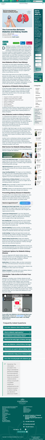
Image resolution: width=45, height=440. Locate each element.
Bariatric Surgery (38, 89)
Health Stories (26, 412)
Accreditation (38, 101)
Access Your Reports (28, 1)
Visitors (24, 407)
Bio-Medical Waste (6, 420)
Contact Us (4, 419)
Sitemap (4, 418)
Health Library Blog (27, 409)
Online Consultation (6, 421)
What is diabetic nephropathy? (13, 332)
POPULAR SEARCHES (21, 431)
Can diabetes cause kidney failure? (15, 336)
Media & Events (26, 408)
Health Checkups (38, 92)
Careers (3, 416)
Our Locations (5, 413)
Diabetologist (20, 316)
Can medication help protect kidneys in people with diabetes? (17, 354)
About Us (4, 408)
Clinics (3, 412)
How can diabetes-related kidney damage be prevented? (17, 344)
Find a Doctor (5, 409)
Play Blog (6, 41)
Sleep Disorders (38, 104)
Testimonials (5, 417)
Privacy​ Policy (36, 438)
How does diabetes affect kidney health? (17, 327)
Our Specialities (5, 410)
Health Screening (26, 410)
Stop (5, 44)
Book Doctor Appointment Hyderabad (10, 406)
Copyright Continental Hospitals (9, 436)
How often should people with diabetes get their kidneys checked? (17, 358)
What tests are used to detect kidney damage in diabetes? (17, 349)
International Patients (27, 406)
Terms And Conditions (35, 436)
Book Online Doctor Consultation (9, 407)
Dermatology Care (38, 98)
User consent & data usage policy (36, 439)
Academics (4, 415)
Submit (38, 69)
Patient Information (6, 414)
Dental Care (37, 107)
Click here (25, 203)
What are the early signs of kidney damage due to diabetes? (17, 339)
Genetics (38, 95)
